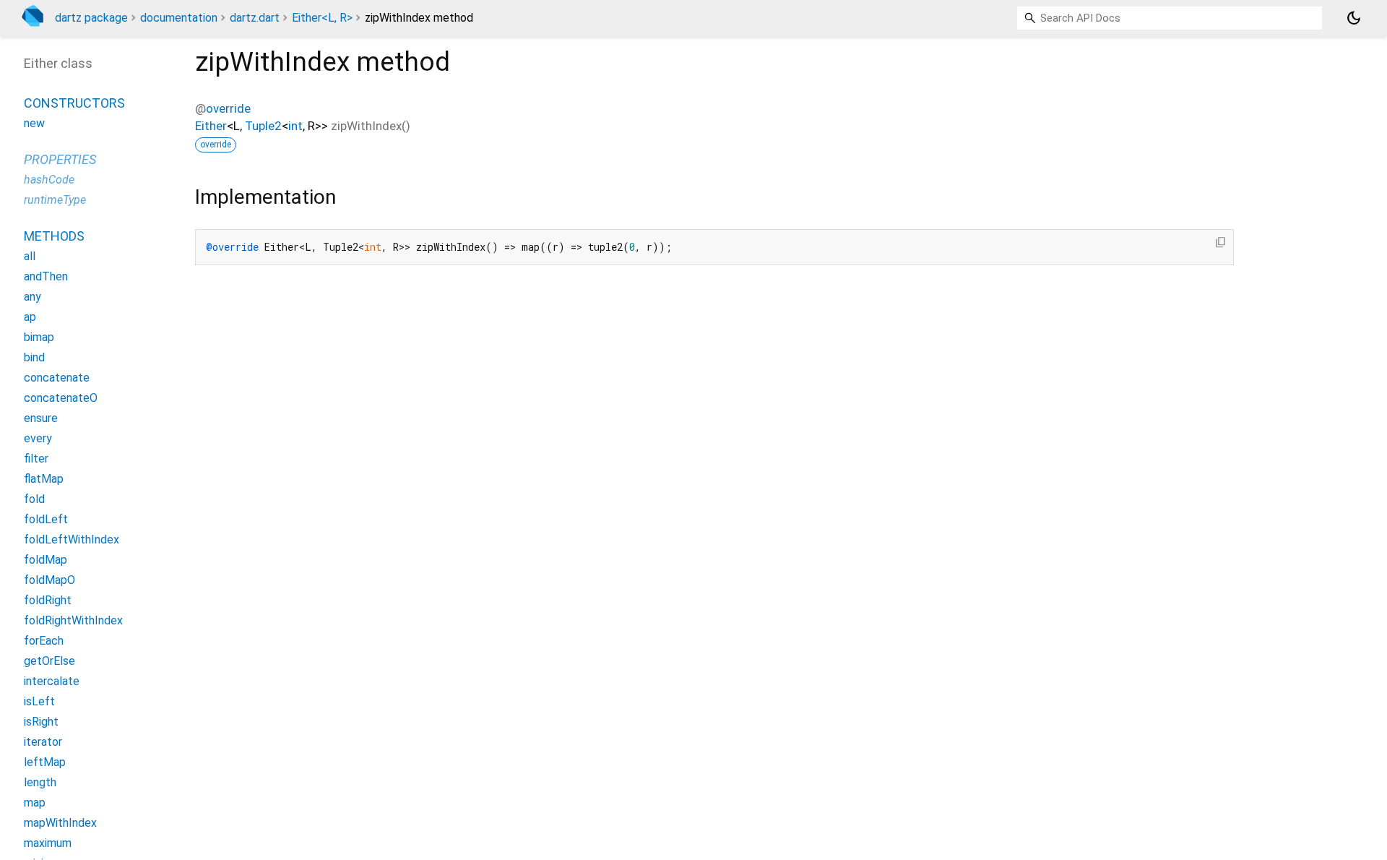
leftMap (45, 762)
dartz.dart (255, 18)
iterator (43, 742)
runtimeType (55, 200)
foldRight (48, 600)
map (35, 802)
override (228, 108)
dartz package (91, 18)
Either (211, 126)
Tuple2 (263, 126)
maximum (48, 843)
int (295, 126)
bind (34, 357)
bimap (39, 337)
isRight (41, 721)
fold (34, 499)
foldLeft (46, 519)
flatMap (44, 479)
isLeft (39, 701)
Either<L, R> (322, 18)
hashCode (49, 179)
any (32, 297)
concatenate (57, 377)
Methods (54, 236)
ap (30, 317)
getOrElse (49, 661)
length (40, 782)
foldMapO (49, 580)
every (38, 438)
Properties (60, 159)
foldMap (45, 560)
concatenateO (61, 398)
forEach (44, 641)
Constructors (74, 103)
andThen (46, 276)
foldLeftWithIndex (71, 539)
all (29, 256)
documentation (178, 18)
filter (36, 458)
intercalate (51, 681)
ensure (41, 418)
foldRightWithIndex (73, 620)
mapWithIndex (60, 823)
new (34, 123)
